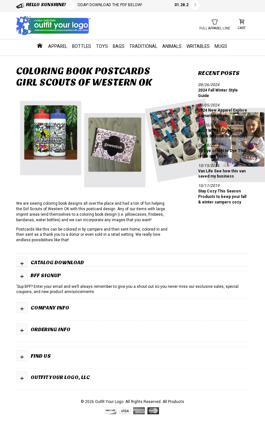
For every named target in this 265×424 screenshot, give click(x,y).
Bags (118, 46)
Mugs (221, 46)
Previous (70, 5)
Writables (198, 46)
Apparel (57, 46)
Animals (172, 46)
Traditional (143, 46)
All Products (173, 401)
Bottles (81, 46)
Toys (102, 46)
